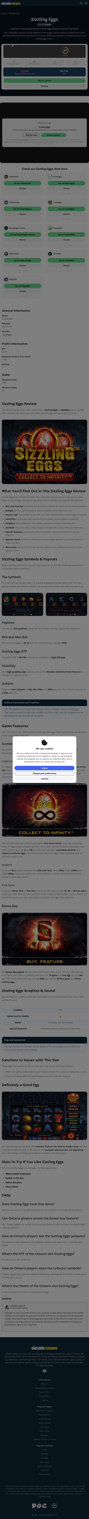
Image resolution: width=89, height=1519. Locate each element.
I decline (44, 779)
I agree (44, 768)
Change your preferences (44, 773)
